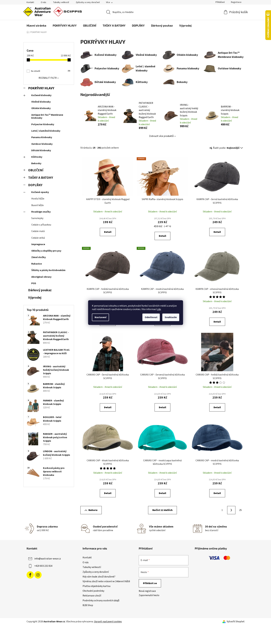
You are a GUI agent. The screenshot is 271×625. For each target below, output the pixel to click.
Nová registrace (147, 591)
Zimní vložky (38, 257)
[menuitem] (36, 25)
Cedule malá (38, 231)
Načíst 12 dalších (162, 510)
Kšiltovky (36, 157)
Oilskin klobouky (41, 108)
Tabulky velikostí (61, 2)
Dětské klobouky (41, 150)
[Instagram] (38, 575)
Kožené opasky (40, 192)
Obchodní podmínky (93, 591)
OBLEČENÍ (35, 170)
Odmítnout (151, 317)
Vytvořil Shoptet (236, 621)
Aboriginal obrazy (41, 277)
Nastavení (100, 317)
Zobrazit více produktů (161, 136)
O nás (43, 2)
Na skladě (50, 71)
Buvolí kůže (37, 205)
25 (240, 510)
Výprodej (34, 297)
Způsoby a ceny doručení (88, 2)
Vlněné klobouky (41, 102)
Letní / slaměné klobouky (45, 131)
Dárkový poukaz (40, 290)
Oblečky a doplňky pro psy (46, 251)
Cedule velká (38, 238)
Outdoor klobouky (42, 144)
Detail (107, 232)
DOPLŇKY (35, 185)
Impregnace (38, 244)
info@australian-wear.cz (47, 558)
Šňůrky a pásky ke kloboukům (48, 270)
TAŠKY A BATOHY (40, 177)
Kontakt (30, 2)
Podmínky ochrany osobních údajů (101, 600)
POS (33, 283)
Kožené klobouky (41, 95)
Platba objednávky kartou (96, 586)
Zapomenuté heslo (149, 595)
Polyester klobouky (42, 124)
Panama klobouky (41, 137)
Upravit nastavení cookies (108, 621)
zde (159, 309)
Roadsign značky (41, 211)
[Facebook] (30, 575)
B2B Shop (88, 605)
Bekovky (36, 163)
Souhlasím (171, 317)
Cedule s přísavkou (41, 224)
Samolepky (37, 218)
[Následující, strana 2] (231, 510)
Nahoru (92, 510)
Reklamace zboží (92, 595)
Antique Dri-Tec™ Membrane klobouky (47, 116)
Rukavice (36, 263)
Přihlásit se (150, 583)
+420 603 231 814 (43, 566)
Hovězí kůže (37, 198)
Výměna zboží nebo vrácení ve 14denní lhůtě (106, 581)
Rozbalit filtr (48, 78)
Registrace (236, 2)
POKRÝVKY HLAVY (41, 88)
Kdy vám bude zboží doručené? (99, 576)
